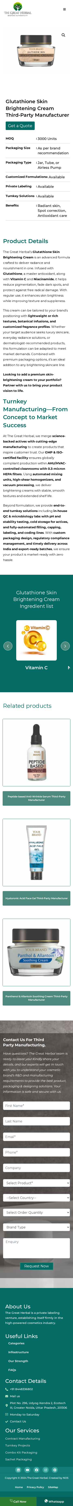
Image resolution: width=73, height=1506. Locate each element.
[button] (63, 35)
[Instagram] (46, 1470)
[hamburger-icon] (64, 9)
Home (19, 1487)
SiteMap (53, 1487)
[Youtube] (27, 1470)
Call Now (19, 1501)
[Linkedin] (18, 1470)
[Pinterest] (55, 1470)
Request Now (36, 1266)
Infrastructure (18, 1352)
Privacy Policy (35, 1487)
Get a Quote (20, 125)
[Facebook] (36, 1470)
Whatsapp (56, 1501)
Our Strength (18, 1361)
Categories (16, 1343)
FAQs (12, 1370)
